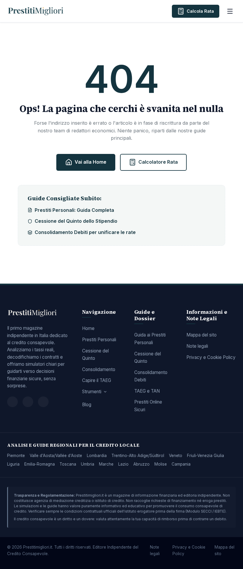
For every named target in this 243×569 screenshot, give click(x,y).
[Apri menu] (230, 11)
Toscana (68, 464)
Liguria (13, 464)
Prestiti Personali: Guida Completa (74, 210)
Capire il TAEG (96, 380)
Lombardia (97, 455)
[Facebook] (12, 401)
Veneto (175, 455)
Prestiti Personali (99, 339)
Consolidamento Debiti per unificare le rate (85, 232)
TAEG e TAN (147, 391)
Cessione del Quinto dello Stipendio (76, 221)
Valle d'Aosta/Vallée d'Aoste (56, 455)
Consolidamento (98, 369)
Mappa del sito (201, 335)
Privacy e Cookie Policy (211, 357)
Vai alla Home (90, 162)
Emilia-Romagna (39, 464)
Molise (160, 464)
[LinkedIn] (43, 401)
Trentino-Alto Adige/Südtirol (137, 455)
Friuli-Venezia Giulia (205, 455)
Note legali (197, 346)
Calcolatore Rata (158, 162)
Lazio (123, 464)
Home (88, 328)
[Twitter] (28, 401)
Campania (181, 464)
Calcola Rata (200, 11)
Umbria (87, 464)
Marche (106, 464)
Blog (86, 404)
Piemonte (16, 455)
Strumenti (91, 391)
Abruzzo (141, 464)
